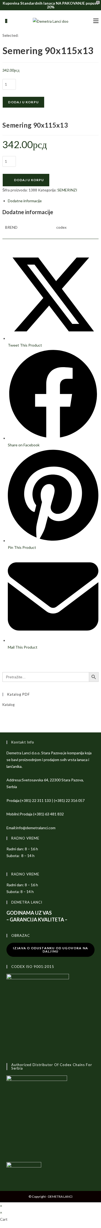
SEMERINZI (67, 190)
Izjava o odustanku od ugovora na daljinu (50, 949)
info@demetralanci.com (35, 827)
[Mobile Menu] (96, 21)
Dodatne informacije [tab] (25, 200)
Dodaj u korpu (23, 102)
